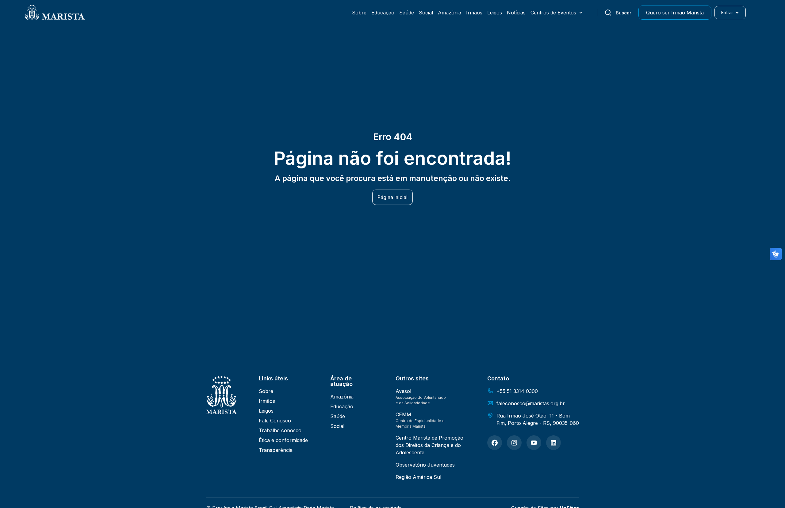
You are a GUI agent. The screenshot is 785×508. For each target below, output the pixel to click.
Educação (382, 13)
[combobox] (617, 12)
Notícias (516, 13)
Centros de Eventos (553, 13)
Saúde (406, 13)
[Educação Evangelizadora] (494, 442)
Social (426, 13)
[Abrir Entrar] (737, 12)
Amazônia (449, 13)
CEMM (403, 414)
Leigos (494, 13)
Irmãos (474, 13)
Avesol (403, 391)
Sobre (359, 13)
